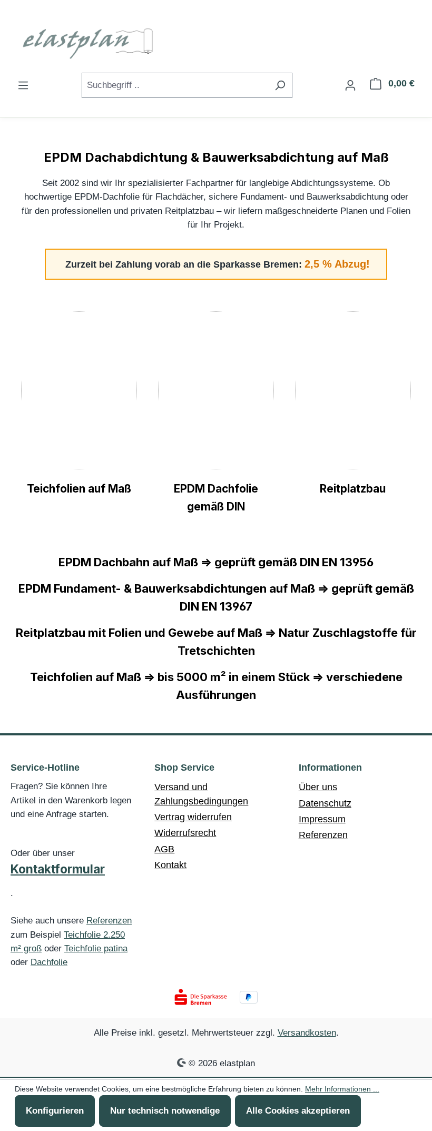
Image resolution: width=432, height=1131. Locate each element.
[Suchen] (280, 85)
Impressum (322, 819)
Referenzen (109, 921)
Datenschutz (325, 803)
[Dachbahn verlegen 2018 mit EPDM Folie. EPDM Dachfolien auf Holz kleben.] (216, 390)
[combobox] (175, 85)
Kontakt (170, 865)
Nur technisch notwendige (165, 1111)
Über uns (318, 787)
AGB (164, 849)
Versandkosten (307, 1033)
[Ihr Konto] (350, 85)
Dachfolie (49, 962)
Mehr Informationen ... (342, 1089)
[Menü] (23, 85)
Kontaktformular (58, 869)
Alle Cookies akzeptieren (298, 1111)
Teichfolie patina (95, 948)
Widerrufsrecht (185, 833)
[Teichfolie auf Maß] (79, 390)
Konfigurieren (55, 1111)
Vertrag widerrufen (193, 817)
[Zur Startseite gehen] (90, 41)
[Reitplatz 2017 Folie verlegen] (353, 390)
